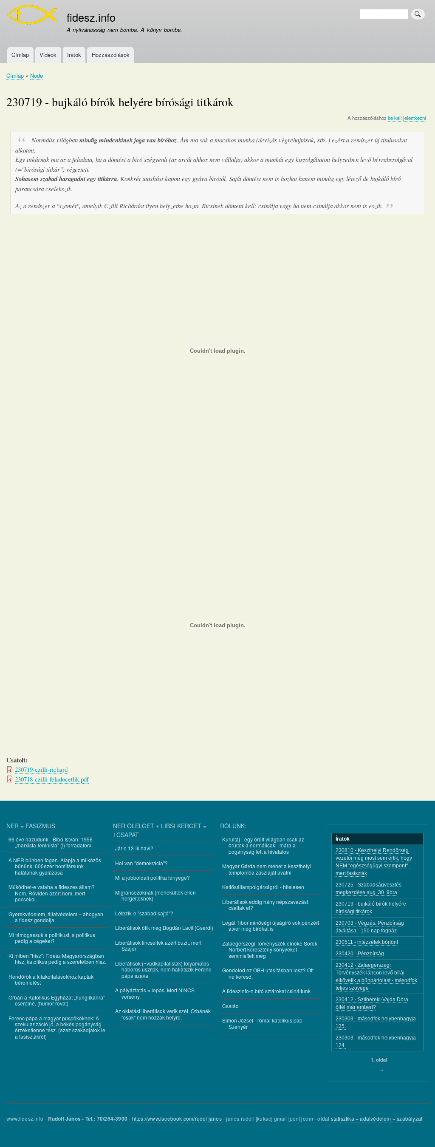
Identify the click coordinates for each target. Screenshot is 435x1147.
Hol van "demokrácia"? (141, 863)
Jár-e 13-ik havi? (134, 848)
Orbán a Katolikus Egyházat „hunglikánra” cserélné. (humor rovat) (56, 1000)
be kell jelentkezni (407, 117)
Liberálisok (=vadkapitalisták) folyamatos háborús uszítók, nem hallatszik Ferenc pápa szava (163, 969)
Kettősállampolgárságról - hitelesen (263, 886)
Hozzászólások (111, 55)
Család (230, 1005)
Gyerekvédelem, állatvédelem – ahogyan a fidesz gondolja (55, 916)
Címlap (20, 55)
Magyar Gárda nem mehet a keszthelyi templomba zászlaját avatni (266, 868)
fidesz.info (91, 17)
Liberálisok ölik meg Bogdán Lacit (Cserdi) (164, 927)
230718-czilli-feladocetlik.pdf (52, 779)
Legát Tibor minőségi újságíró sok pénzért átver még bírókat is (270, 925)
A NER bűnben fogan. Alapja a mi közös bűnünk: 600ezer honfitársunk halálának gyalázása (54, 866)
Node (36, 75)
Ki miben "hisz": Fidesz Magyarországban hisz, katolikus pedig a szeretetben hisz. (57, 958)
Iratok (74, 55)
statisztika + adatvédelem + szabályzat (377, 1118)
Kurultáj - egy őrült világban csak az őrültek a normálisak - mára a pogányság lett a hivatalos (263, 845)
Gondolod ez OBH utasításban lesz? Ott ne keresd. (268, 973)
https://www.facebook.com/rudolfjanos (177, 1118)
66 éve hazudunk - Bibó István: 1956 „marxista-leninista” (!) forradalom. (50, 842)
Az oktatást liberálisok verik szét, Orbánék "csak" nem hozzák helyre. (163, 1013)
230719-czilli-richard (41, 769)
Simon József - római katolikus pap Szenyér (262, 1023)
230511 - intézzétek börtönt (367, 942)
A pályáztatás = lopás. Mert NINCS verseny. (155, 993)
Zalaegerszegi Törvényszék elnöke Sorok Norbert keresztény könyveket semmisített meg (269, 949)
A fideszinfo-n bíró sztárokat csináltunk (266, 990)
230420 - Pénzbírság (360, 954)
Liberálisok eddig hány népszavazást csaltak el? (265, 904)
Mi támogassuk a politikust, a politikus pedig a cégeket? (51, 937)
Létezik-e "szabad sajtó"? (144, 913)
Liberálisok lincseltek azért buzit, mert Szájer (158, 945)
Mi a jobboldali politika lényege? (152, 877)
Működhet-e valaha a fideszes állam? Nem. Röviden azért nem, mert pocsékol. (51, 893)
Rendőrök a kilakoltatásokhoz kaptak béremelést (50, 979)
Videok (48, 55)
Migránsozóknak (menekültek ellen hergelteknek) (155, 895)
